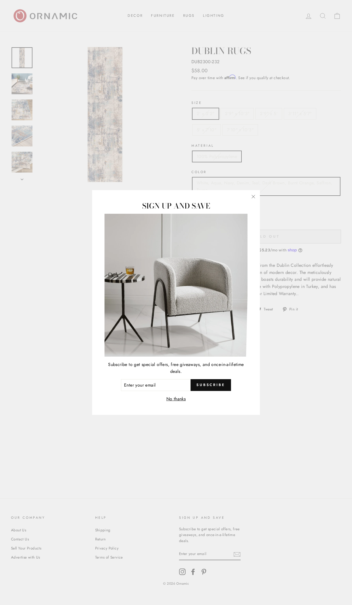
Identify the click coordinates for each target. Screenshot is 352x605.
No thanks (176, 399)
